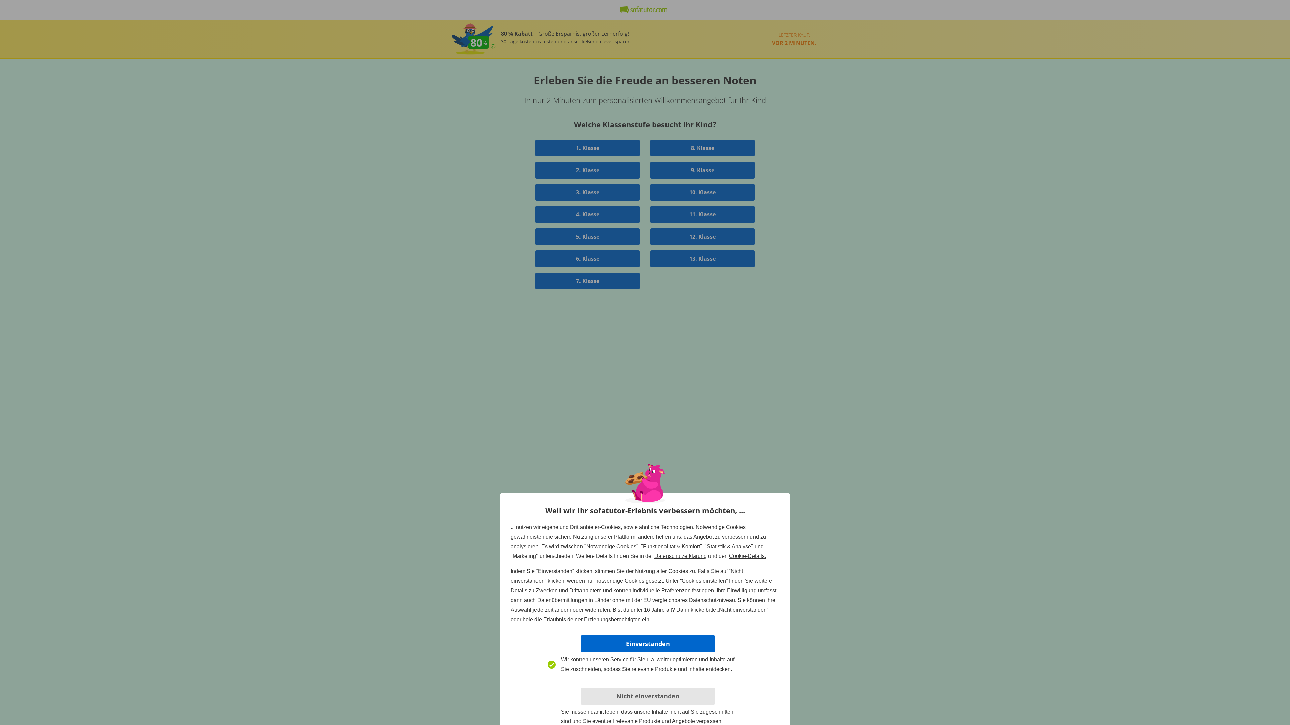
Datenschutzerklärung (680, 556)
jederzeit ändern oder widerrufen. (572, 610)
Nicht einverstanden (647, 696)
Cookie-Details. (747, 556)
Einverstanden (648, 644)
